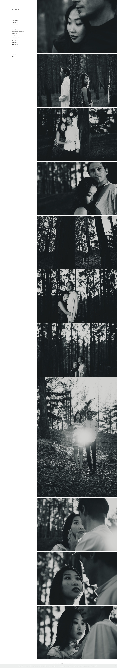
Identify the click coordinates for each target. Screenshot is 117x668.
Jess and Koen (14, 33)
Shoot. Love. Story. (16, 9)
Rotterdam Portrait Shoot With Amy (18, 31)
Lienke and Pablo (15, 22)
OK (90, 666)
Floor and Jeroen (15, 20)
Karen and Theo (14, 42)
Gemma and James (15, 40)
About (13, 16)
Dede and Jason (14, 46)
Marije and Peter (15, 44)
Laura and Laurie (15, 29)
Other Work (14, 53)
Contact (13, 56)
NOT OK (95, 666)
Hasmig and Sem (14, 35)
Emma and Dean (14, 49)
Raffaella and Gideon (16, 27)
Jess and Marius (15, 38)
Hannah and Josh (15, 24)
